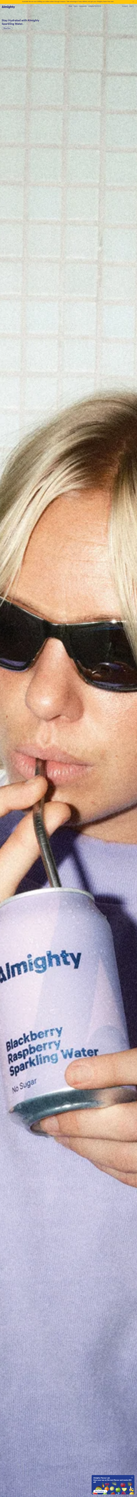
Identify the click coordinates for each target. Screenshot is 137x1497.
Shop (70, 6)
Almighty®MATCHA (94, 6)
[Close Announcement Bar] (133, 2)
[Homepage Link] (8, 8)
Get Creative (99, 1491)
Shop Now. (7, 28)
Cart (132, 6)
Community (83, 6)
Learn (75, 6)
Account (125, 6)
